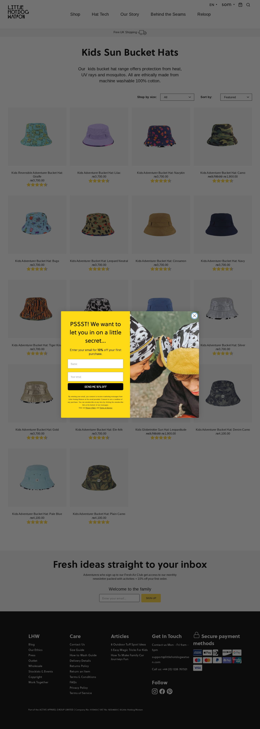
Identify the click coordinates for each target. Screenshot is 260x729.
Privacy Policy (91, 408)
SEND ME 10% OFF (96, 386)
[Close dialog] (194, 316)
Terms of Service (106, 408)
